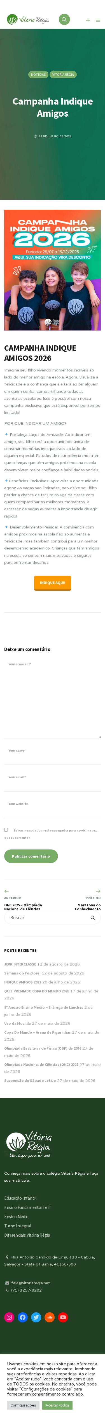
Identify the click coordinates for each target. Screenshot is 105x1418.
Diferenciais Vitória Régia (27, 1235)
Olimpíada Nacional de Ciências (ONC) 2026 (41, 1064)
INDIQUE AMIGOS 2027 (22, 982)
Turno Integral (17, 1225)
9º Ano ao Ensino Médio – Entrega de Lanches (43, 1007)
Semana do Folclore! (22, 973)
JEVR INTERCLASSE (20, 964)
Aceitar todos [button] (57, 1405)
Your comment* (20, 664)
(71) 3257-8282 (26, 1290)
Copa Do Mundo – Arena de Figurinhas (37, 1032)
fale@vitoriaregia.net (30, 1282)
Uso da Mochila (17, 1023)
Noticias (38, 74)
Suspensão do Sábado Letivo (30, 1080)
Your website (18, 804)
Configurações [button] (23, 1405)
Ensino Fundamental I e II (27, 1207)
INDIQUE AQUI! (52, 582)
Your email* (17, 777)
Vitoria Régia (63, 74)
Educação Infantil (20, 1198)
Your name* (17, 750)
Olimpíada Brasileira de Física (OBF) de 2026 (42, 1048)
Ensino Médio (16, 1216)
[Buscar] (92, 917)
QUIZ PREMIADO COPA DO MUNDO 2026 (36, 991)
